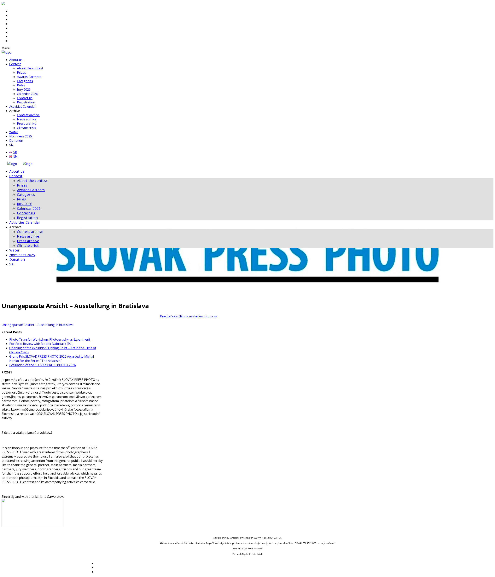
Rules (21, 85)
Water (13, 132)
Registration (26, 102)
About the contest (30, 68)
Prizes (21, 72)
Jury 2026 (24, 89)
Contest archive (28, 115)
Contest (15, 64)
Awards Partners (29, 77)
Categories (25, 81)
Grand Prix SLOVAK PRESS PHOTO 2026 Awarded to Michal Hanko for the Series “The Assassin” (51, 358)
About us (15, 60)
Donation (16, 140)
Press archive (26, 123)
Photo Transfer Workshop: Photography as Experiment (49, 339)
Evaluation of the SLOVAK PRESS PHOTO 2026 (42, 365)
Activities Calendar (22, 106)
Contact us (24, 98)
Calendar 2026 (27, 94)
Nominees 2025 (20, 136)
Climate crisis (26, 128)
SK (11, 145)
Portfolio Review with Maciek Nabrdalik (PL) (41, 344)
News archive (26, 119)
